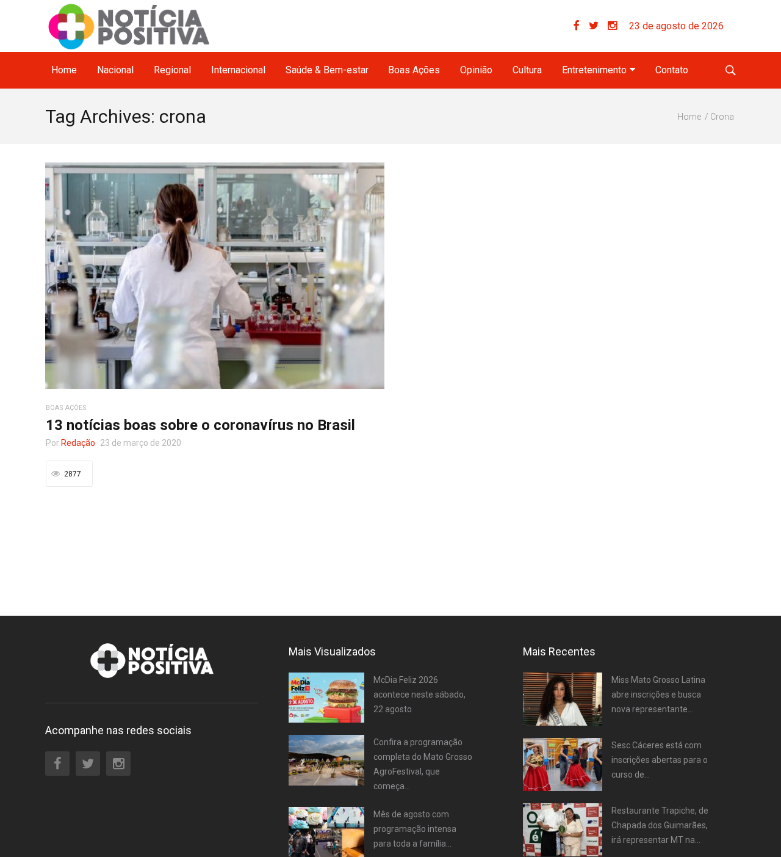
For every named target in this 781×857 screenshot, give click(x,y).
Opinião (476, 70)
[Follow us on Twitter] (598, 26)
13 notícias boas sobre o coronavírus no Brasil (200, 425)
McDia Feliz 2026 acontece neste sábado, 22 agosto (419, 694)
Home (64, 70)
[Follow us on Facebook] (581, 26)
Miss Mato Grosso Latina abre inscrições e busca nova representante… (658, 694)
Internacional (238, 70)
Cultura (527, 70)
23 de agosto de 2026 (676, 26)
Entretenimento (594, 70)
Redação (78, 443)
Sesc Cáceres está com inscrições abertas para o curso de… (659, 759)
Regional (172, 70)
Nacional (115, 70)
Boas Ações (414, 70)
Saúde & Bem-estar (327, 70)
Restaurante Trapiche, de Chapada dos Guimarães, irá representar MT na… (659, 825)
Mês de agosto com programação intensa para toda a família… (414, 828)
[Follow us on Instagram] (612, 26)
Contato (671, 70)
